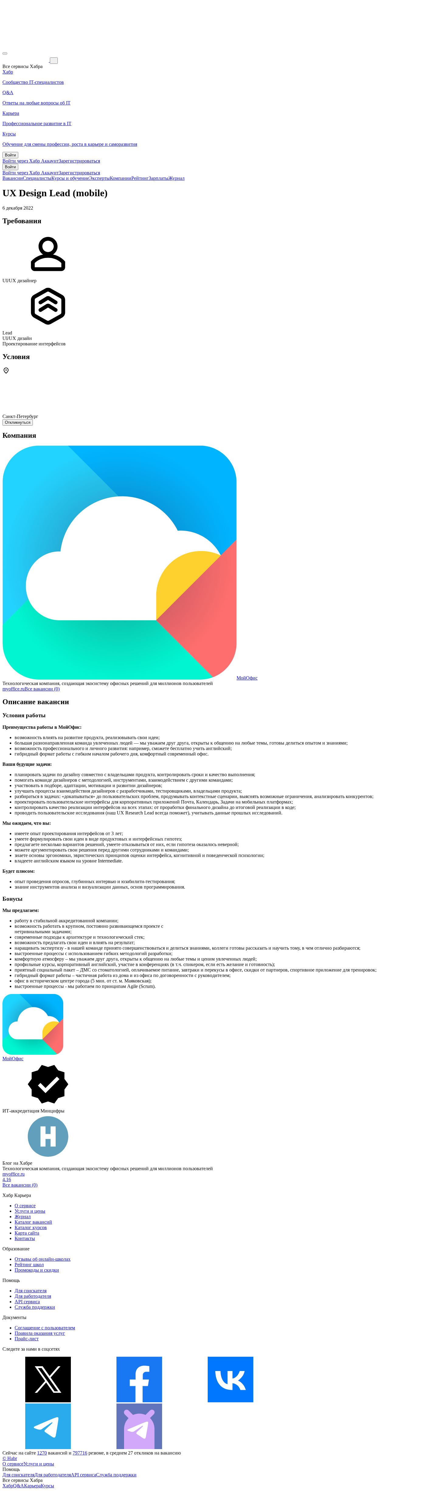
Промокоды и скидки (37, 1270)
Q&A (18, 1485)
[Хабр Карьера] (26, 60)
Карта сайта (27, 1233)
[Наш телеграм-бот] (139, 1447)
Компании (120, 178)
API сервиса (27, 1301)
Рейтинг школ (29, 1264)
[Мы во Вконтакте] (230, 1400)
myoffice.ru (13, 688)
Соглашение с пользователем (45, 1327)
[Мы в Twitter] (48, 1400)
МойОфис (247, 677)
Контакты (25, 1238)
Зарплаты (158, 178)
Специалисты (37, 178)
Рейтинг (140, 178)
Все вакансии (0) (42, 688)
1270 (42, 1452)
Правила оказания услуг (40, 1333)
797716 (80, 1452)
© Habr (9, 1458)
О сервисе (25, 1205)
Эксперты (99, 178)
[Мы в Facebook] (139, 1400)
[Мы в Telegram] (48, 1447)
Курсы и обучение (70, 178)
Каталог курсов (31, 1227)
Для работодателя (33, 1296)
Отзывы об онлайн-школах (43, 1259)
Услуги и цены (30, 1211)
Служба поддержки (35, 1307)
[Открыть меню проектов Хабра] (4, 53)
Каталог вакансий (33, 1222)
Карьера (32, 1485)
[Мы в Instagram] (321, 1400)
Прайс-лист (27, 1338)
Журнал (176, 178)
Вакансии (12, 178)
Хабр (7, 1485)
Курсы (47, 1485)
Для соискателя (31, 1290)
